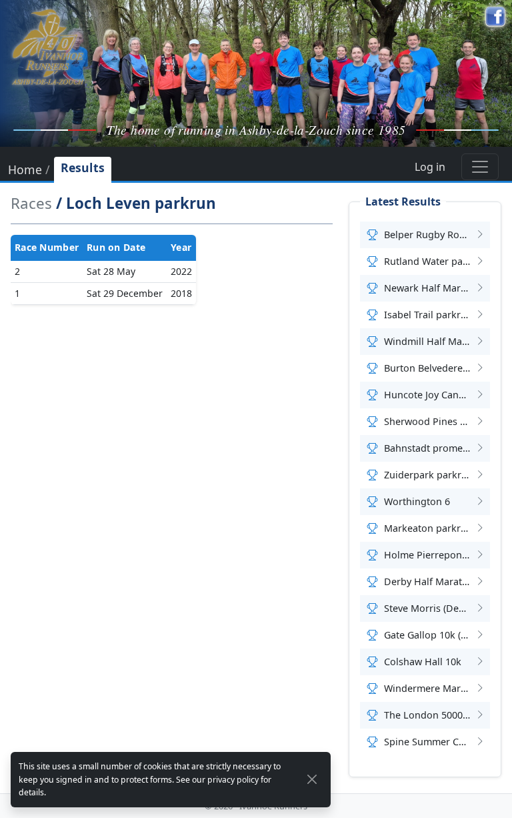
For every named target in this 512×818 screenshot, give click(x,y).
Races (31, 203)
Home (25, 170)
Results (83, 167)
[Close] (312, 779)
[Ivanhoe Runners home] (48, 47)
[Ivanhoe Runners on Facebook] (495, 17)
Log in (430, 166)
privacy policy (233, 779)
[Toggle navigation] (480, 166)
